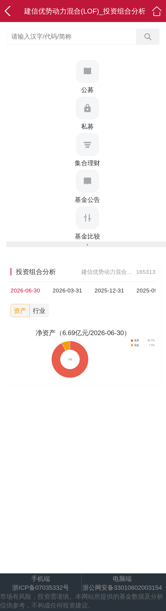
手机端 (40, 578)
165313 (145, 272)
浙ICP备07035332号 (40, 587)
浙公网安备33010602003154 (122, 587)
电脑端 (122, 578)
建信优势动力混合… (106, 272)
